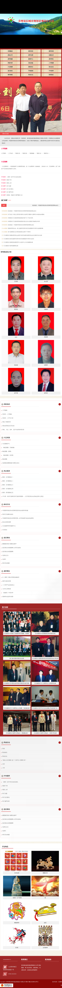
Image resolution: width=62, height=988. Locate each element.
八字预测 (51, 63)
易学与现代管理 (6, 581)
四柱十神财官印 (6, 422)
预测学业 (46, 153)
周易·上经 (9, 183)
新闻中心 (30, 59)
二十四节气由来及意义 (8, 585)
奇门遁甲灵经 (10, 192)
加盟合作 (51, 55)
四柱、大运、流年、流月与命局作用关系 (13, 429)
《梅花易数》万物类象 (8, 447)
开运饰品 (5, 846)
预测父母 (17, 153)
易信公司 (10, 55)
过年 (3, 764)
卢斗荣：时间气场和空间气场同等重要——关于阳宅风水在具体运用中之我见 (22, 496)
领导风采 (30, 51)
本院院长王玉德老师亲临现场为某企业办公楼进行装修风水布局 (24, 221)
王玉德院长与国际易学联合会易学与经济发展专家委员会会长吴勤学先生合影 (22, 235)
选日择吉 (10, 70)
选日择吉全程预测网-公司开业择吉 (11, 547)
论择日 (4, 559)
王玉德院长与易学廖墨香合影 (10, 245)
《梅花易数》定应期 (7, 455)
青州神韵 (10, 74)
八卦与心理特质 (6, 588)
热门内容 (4, 200)
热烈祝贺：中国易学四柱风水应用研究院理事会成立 (21, 224)
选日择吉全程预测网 (7, 551)
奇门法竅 (9, 186)
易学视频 (10, 59)
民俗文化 (30, 74)
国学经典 (51, 51)
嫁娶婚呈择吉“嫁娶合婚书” (9, 543)
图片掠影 (5, 607)
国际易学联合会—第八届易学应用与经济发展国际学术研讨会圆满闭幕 (25, 228)
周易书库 (10, 63)
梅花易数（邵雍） (7, 451)
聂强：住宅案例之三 (7, 484)
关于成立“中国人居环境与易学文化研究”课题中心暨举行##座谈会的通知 (26, 214)
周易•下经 (9, 180)
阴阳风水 (30, 66)
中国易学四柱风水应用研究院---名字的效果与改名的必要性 (18, 518)
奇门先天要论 (10, 189)
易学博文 (51, 59)
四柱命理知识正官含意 (8, 425)
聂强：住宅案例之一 (7, 477)
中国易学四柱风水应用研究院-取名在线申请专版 (15, 510)
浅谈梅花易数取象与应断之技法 (10, 463)
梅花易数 (4, 459)
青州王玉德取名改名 (7, 514)
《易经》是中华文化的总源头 (14, 177)
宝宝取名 (4, 529)
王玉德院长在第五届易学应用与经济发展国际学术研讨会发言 (18, 238)
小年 (3, 767)
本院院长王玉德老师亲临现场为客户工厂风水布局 (20, 218)
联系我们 (51, 74)
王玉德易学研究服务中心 (9, 526)
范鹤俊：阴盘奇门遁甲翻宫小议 (14, 195)
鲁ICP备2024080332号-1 (32, 981)
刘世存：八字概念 (7, 414)
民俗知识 (4, 752)
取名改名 (51, 66)
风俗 (3, 748)
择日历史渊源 (6, 563)
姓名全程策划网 (6, 522)
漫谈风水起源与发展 (7, 596)
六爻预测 (10, 66)
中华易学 (51, 70)
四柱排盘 (30, 63)
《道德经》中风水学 (7, 592)
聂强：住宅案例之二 (7, 481)
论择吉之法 (5, 555)
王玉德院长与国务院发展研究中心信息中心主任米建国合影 (18, 242)
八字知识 (10, 153)
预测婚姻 (32, 153)
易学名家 (30, 55)
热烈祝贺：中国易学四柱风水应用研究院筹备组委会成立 (22, 211)
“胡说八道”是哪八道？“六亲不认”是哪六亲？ (14, 760)
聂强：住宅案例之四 (7, 488)
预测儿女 (39, 153)
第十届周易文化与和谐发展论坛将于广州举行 (19, 231)
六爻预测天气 (6, 443)
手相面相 (30, 70)
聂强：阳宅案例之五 (7, 492)
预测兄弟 (25, 153)
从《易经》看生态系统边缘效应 (10, 577)
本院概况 (10, 51)
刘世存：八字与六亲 (7, 418)
